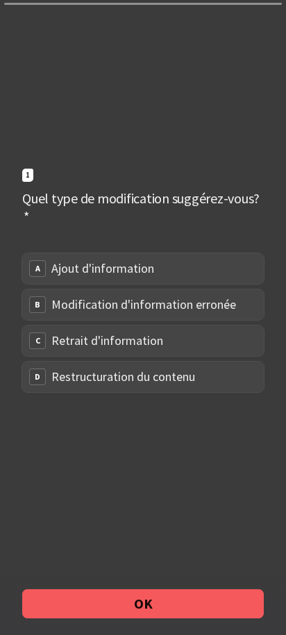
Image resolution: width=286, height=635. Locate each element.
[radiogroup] (143, 322)
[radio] (143, 268)
